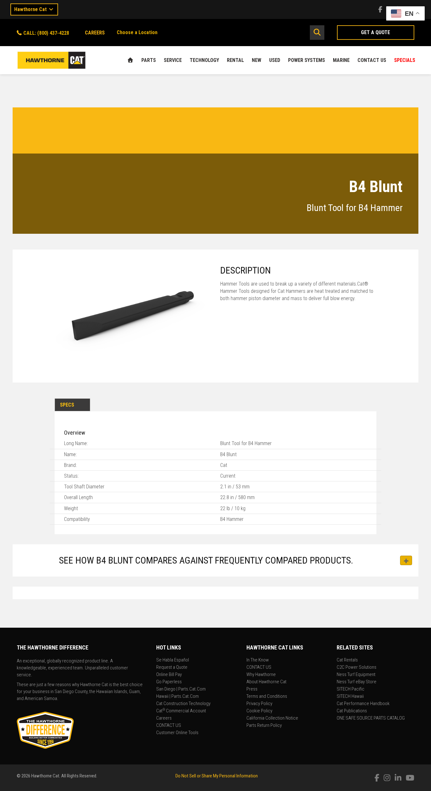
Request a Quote (171, 667)
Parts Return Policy (264, 725)
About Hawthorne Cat (266, 682)
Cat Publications (352, 711)
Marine (341, 60)
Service (173, 60)
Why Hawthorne (261, 674)
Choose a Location (137, 32)
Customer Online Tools (177, 732)
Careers (164, 718)
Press (251, 689)
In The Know (257, 660)
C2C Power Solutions (356, 667)
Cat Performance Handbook (363, 703)
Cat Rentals (347, 660)
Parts (148, 60)
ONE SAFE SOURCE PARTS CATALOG (371, 718)
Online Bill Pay (169, 674)
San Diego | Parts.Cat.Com (181, 689)
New (256, 60)
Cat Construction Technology (183, 703)
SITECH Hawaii (350, 696)
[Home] (130, 60)
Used (274, 60)
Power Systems (306, 60)
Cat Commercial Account (181, 711)
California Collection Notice (272, 718)
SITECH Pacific (350, 689)
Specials (404, 60)
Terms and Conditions (266, 696)
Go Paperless (169, 682)
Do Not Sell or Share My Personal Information (216, 776)
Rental (235, 60)
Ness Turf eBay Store (356, 682)
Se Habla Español (172, 660)
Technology (204, 60)
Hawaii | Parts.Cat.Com (177, 696)
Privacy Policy (259, 703)
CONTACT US (371, 60)
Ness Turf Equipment (356, 674)
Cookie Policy (259, 711)
